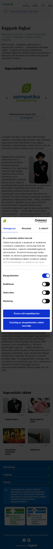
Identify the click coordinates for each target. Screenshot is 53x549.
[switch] (46, 284)
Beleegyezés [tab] (10, 228)
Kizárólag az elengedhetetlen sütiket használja (26, 324)
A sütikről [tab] (43, 228)
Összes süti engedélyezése (26, 313)
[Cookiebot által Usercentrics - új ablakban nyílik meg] (38, 221)
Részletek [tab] (26, 228)
